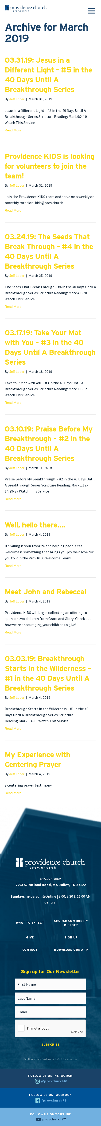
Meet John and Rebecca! (46, 591)
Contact (29, 950)
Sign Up (71, 937)
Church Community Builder (71, 923)
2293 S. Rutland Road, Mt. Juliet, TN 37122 (51, 884)
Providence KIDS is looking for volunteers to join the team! (49, 166)
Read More (13, 130)
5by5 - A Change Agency (66, 1059)
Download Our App (71, 950)
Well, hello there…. (35, 524)
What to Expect (30, 923)
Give (30, 937)
